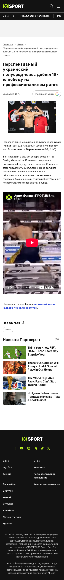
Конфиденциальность (46, 484)
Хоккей (7, 497)
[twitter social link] (48, 448)
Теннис (7, 474)
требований (25, 544)
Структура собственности (35, 557)
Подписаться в (44, 94)
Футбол (7, 467)
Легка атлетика (12, 517)
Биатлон (8, 490)
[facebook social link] (15, 448)
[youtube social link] (22, 448)
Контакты (39, 467)
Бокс (20, 44)
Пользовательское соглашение (44, 476)
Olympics (8, 504)
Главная (8, 44)
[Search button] (51, 6)
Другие (7, 523)
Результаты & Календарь (35, 16)
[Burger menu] (59, 6)
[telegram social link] (35, 448)
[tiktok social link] (42, 448)
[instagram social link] (28, 448)
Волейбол (8, 510)
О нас (36, 461)
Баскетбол (9, 484)
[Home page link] (14, 6)
